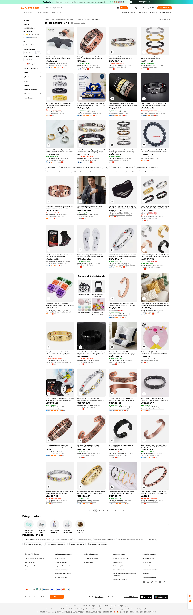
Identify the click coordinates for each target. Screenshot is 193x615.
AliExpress (68, 606)
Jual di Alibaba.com (149, 558)
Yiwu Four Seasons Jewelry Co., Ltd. (88, 67)
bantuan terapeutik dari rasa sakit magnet (131, 539)
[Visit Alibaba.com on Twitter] (152, 582)
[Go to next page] (123, 510)
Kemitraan (146, 573)
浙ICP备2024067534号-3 (148, 612)
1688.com (76, 606)
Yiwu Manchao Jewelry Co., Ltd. (119, 113)
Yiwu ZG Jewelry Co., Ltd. (85, 216)
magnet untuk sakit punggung (147, 167)
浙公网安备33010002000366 (129, 612)
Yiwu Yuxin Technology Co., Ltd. (150, 267)
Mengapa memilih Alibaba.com (34, 558)
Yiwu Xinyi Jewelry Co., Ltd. (149, 218)
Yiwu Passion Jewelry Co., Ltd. (118, 160)
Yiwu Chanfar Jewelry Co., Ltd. (150, 158)
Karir (26, 570)
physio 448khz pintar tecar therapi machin (38, 539)
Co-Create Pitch (30, 562)
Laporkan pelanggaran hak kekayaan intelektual (124, 574)
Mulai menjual (147, 562)
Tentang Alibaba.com (32, 554)
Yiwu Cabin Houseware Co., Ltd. (151, 312)
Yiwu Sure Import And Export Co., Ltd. (57, 263)
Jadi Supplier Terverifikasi (150, 570)
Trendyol (118, 606)
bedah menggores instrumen (98, 544)
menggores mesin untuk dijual (104, 539)
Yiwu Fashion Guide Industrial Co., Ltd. (152, 409)
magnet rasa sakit (81, 171)
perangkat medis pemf (84, 539)
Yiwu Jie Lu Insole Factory (85, 265)
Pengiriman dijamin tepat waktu (64, 566)
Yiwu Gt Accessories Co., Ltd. (55, 160)
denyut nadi (152, 539)
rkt (106, 167)
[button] (117, 7)
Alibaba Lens (37, 597)
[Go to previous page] (91, 510)
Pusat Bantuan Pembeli (120, 558)
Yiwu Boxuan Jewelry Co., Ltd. (86, 455)
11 (119, 510)
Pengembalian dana (119, 570)
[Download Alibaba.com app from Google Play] (161, 597)
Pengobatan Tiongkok (82, 19)
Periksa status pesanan (150, 566)
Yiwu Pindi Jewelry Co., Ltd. (117, 67)
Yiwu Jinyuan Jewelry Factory (118, 315)
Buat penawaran (89, 562)
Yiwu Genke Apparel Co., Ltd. (54, 409)
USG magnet (148, 171)
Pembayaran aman (60, 558)
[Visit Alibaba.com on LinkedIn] (148, 582)
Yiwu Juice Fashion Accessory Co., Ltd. (153, 113)
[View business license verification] (115, 612)
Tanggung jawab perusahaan (34, 566)
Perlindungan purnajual (61, 570)
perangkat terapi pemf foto (33, 544)
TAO (112, 606)
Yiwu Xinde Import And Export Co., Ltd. (89, 113)
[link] (190, 595)
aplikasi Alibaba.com (131, 597)
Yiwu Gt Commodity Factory (149, 67)
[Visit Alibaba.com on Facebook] (144, 582)
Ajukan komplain (118, 566)
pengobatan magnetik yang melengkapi (59, 171)
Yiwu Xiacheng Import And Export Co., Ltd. (122, 265)
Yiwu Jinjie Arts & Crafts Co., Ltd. (56, 216)
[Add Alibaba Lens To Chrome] (57, 597)
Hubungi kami (117, 562)
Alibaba (47, 19)
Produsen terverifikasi (91, 558)
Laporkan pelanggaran (120, 579)
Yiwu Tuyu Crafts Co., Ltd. (117, 362)
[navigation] (32, 265)
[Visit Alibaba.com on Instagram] (156, 582)
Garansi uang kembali (61, 562)
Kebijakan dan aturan (60, 577)
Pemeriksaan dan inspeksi (62, 573)
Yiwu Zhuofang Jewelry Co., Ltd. (119, 409)
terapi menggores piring (77, 544)
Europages (125, 606)
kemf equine (51, 167)
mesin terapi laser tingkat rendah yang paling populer (107, 171)
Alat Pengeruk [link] (96, 19)
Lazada (96, 606)
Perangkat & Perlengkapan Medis (62, 19)
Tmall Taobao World (87, 606)
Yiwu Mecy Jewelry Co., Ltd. (86, 407)
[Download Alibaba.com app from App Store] (146, 597)
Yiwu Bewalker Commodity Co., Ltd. (57, 65)
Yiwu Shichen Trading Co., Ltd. (86, 160)
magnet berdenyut (133, 171)
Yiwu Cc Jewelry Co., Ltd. (85, 362)
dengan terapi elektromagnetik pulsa (123, 167)
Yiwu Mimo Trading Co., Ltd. (149, 360)
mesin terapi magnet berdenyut (56, 544)
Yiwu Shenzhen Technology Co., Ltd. (120, 215)
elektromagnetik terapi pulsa (63, 539)
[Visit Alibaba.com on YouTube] (160, 582)
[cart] (142, 8)
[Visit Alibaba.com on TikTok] (164, 582)
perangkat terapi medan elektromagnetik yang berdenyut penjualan (80, 167)
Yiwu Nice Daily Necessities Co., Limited (58, 312)
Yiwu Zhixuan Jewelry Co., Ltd (55, 113)
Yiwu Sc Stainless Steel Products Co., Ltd (58, 362)
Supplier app (99, 597)
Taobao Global (104, 606)
